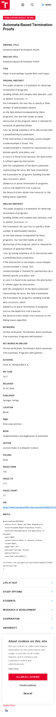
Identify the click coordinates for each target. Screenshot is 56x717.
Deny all (28, 693)
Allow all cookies (27, 677)
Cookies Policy (9, 705)
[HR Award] (6, 710)
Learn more (13, 669)
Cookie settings (28, 685)
